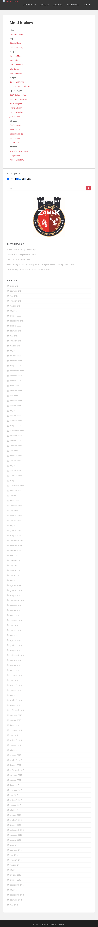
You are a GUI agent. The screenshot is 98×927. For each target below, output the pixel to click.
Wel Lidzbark (15, 129)
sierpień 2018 (15, 720)
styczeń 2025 (15, 356)
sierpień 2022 (15, 495)
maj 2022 (14, 510)
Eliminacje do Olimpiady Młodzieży (21, 254)
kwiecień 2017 (16, 800)
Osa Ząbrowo (15, 125)
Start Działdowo (16, 64)
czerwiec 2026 (16, 291)
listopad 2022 (15, 480)
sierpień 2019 (15, 665)
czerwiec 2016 (16, 850)
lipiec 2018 (14, 725)
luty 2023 (13, 465)
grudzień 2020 (16, 590)
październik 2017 (17, 770)
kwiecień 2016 (16, 860)
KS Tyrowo (14, 142)
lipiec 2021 (14, 555)
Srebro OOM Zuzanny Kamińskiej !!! (21, 249)
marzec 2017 (15, 805)
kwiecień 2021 (16, 570)
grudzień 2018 (16, 700)
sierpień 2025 (15, 326)
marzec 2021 (15, 575)
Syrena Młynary (16, 108)
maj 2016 (14, 855)
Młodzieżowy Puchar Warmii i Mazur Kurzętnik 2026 (28, 269)
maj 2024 (14, 395)
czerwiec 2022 (16, 505)
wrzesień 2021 (16, 545)
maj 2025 (14, 336)
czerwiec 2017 (16, 790)
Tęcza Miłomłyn (16, 112)
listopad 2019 (15, 650)
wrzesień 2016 (16, 835)
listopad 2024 (15, 366)
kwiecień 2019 (16, 685)
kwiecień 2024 (16, 400)
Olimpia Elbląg (15, 43)
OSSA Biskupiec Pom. (18, 95)
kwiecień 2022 (16, 515)
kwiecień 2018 (16, 740)
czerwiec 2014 (16, 900)
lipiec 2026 (14, 286)
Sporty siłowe (73, 5)
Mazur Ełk (14, 60)
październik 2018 (17, 710)
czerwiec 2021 (16, 560)
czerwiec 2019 (16, 675)
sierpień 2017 (15, 780)
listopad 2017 (15, 765)
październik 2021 (17, 540)
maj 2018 (14, 735)
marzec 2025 (15, 346)
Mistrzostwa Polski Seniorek (18, 259)
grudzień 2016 (16, 820)
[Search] (88, 188)
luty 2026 (13, 311)
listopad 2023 (15, 425)
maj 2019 (14, 680)
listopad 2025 (15, 316)
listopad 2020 (15, 595)
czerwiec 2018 (16, 730)
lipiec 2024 (14, 385)
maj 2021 (14, 565)
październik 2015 (17, 885)
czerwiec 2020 (16, 620)
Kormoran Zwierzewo (19, 99)
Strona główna (29, 5)
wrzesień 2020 (16, 605)
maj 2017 (14, 795)
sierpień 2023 (15, 440)
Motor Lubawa (16, 73)
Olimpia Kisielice (16, 134)
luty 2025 (13, 351)
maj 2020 (14, 625)
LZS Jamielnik (15, 155)
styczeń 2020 (15, 640)
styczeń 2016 (15, 875)
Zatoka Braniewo (17, 82)
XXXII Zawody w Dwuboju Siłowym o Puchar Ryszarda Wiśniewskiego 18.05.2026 (40, 264)
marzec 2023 (15, 460)
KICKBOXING (57, 5)
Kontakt (87, 5)
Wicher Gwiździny (17, 160)
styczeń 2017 (15, 815)
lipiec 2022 (14, 500)
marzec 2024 (15, 405)
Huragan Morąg (16, 56)
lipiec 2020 (14, 615)
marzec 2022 (15, 520)
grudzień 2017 (16, 760)
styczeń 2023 (15, 470)
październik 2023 (17, 430)
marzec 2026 (15, 306)
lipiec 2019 (14, 670)
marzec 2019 (15, 690)
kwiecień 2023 (16, 455)
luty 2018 (13, 750)
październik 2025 (17, 321)
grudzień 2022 (16, 475)
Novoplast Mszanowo (19, 151)
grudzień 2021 (16, 530)
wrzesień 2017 (16, 775)
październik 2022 (17, 485)
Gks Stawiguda (16, 103)
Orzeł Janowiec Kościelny (20, 86)
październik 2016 (17, 830)
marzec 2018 (15, 745)
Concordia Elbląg (16, 47)
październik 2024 (17, 370)
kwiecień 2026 (16, 301)
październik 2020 (17, 600)
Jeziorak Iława (15, 116)
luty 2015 (13, 890)
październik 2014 (17, 895)
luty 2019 (13, 695)
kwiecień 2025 (16, 341)
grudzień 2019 (16, 645)
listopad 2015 (15, 880)
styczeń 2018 (15, 755)
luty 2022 (13, 525)
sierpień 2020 (15, 610)
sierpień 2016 (15, 840)
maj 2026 (14, 296)
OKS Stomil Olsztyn (18, 34)
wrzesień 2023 (16, 435)
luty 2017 (13, 810)
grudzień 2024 (16, 361)
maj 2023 (14, 450)
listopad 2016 (15, 825)
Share (12, 179)
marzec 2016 (15, 865)
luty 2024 (13, 410)
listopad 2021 (15, 535)
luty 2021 (13, 580)
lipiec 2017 (14, 785)
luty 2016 (13, 870)
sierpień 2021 (15, 550)
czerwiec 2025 (16, 331)
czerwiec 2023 (16, 445)
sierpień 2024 (15, 380)
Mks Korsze (14, 69)
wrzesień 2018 (16, 715)
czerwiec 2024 (16, 390)
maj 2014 (14, 905)
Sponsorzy (44, 5)
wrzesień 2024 (16, 375)
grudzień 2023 (16, 420)
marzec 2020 (15, 630)
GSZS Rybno (15, 138)
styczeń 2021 (15, 585)
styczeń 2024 (15, 415)
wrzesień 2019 (16, 660)
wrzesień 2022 (16, 490)
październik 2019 (17, 655)
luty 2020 (13, 635)
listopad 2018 (15, 705)
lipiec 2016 (14, 845)
